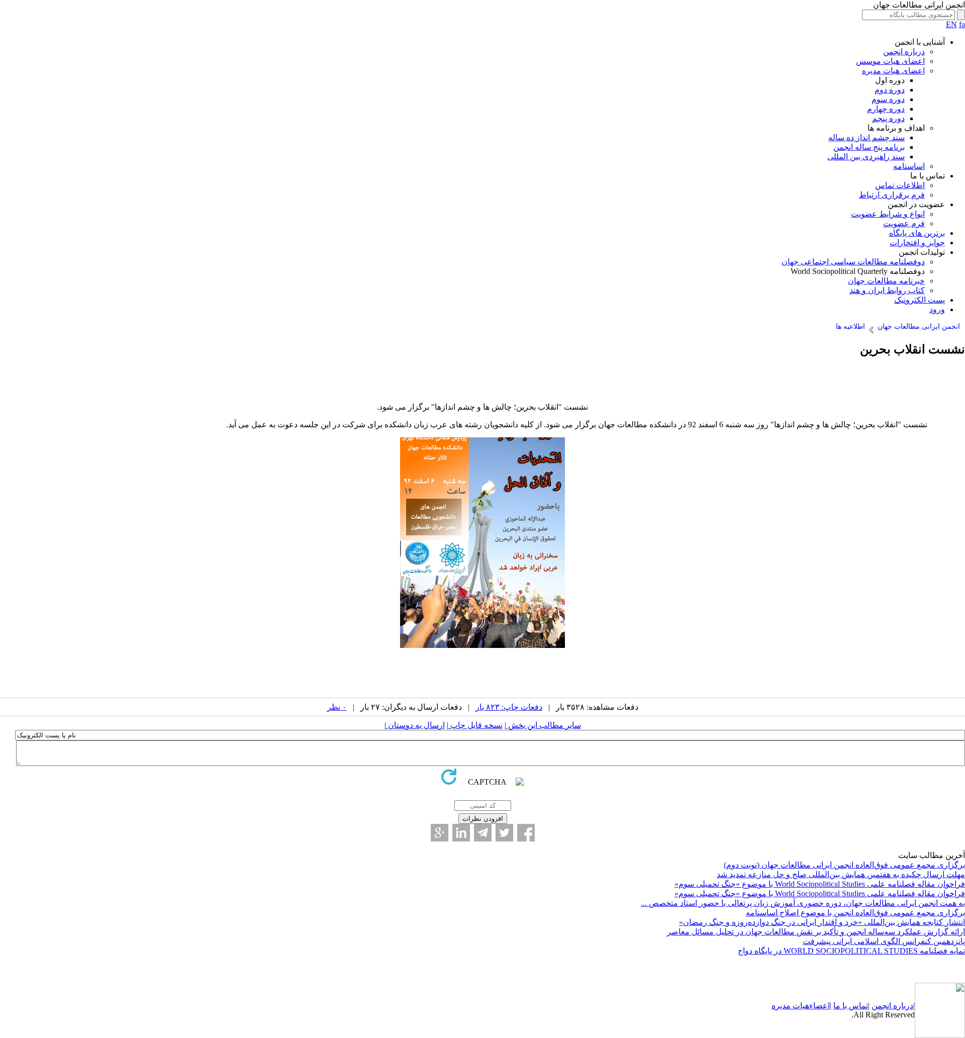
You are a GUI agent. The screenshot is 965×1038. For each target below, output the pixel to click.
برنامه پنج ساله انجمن (869, 147)
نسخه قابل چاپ (475, 725)
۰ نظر (337, 707)
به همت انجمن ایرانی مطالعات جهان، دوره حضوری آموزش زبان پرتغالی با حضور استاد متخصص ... (803, 903)
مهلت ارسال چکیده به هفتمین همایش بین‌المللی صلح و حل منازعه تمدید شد (841, 874)
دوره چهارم (886, 109)
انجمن (881, 1005)
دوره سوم (888, 99)
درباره (902, 1005)
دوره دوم (890, 89)
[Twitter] (504, 832)
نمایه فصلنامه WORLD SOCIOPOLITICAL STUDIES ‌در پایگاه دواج (851, 951)
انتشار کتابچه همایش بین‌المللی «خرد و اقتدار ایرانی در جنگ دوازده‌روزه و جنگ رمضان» (822, 922)
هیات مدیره (790, 1005)
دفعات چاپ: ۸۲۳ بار (508, 707)
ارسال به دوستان (415, 725)
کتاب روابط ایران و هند (887, 290)
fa (962, 24)
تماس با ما (850, 1005)
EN (951, 24)
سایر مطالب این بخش (543, 725)
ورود (937, 309)
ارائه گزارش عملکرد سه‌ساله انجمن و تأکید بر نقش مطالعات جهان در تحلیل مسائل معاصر (816, 931)
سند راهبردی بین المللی (866, 156)
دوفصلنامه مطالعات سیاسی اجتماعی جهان (853, 261)
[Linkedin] (461, 832)
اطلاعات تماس (900, 185)
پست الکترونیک (919, 300)
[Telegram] (483, 832)
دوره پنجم (888, 118)
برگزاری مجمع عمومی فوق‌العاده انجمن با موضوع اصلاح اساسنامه (855, 912)
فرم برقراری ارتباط (892, 195)
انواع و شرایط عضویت (888, 214)
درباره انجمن (904, 51)
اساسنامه (909, 166)
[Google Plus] (439, 832)
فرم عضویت (904, 223)
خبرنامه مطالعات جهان (886, 280)
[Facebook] (526, 832)
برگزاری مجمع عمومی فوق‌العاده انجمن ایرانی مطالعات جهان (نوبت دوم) (844, 865)
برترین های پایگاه (917, 233)
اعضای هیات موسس (890, 61)
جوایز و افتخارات (917, 242)
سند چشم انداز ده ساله (866, 137)
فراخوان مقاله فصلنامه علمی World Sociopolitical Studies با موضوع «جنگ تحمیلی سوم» (819, 884)
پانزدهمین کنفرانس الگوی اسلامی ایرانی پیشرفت (884, 941)
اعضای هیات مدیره (893, 70)
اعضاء (819, 1005)
